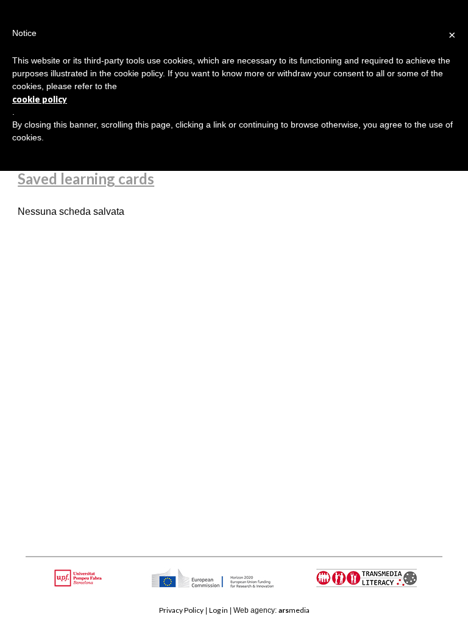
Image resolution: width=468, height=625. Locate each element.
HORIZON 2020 (244, 584)
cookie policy (39, 99)
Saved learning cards (86, 178)
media (294, 610)
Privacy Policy (181, 610)
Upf (80, 578)
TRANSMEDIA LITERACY (382, 584)
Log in (218, 610)
